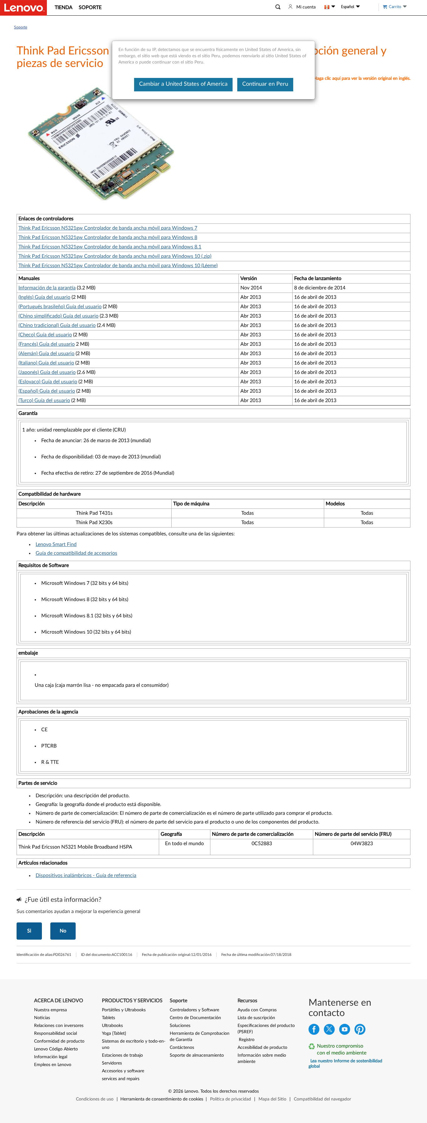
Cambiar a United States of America (183, 84)
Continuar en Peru (265, 84)
